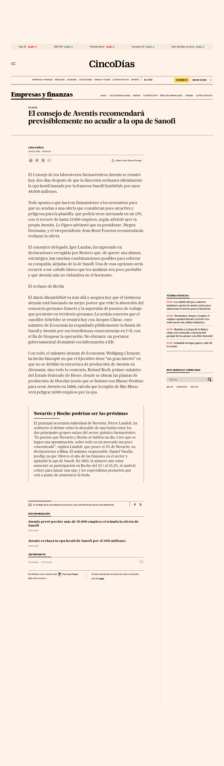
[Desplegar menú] (13, 64)
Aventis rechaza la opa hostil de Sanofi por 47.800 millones (77, 541)
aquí (101, 578)
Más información (37, 578)
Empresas (33, 562)
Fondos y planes (102, 80)
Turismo (189, 95)
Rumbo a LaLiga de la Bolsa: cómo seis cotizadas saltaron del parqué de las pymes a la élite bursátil (190, 333)
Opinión (135, 80)
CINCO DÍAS (36, 147)
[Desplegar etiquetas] (141, 561)
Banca (104, 95)
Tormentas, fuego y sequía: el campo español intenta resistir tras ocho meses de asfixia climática (188, 319)
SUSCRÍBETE (182, 80)
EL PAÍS (146, 78)
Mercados (60, 80)
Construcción (150, 95)
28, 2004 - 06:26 (39, 151)
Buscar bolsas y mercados (183, 370)
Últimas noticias (121, 80)
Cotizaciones (85, 80)
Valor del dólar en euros (183, 47)
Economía (72, 80)
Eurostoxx (182, 387)
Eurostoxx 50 (138, 47)
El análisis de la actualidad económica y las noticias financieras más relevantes (73, 504)
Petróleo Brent (97, 47)
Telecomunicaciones (120, 95)
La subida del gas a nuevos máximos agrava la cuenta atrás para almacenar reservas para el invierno (189, 305)
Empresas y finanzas (42, 80)
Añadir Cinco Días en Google (128, 160)
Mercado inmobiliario (171, 95)
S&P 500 (58, 47)
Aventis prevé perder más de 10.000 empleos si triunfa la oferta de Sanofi (83, 523)
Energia (137, 95)
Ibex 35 (22, 47)
